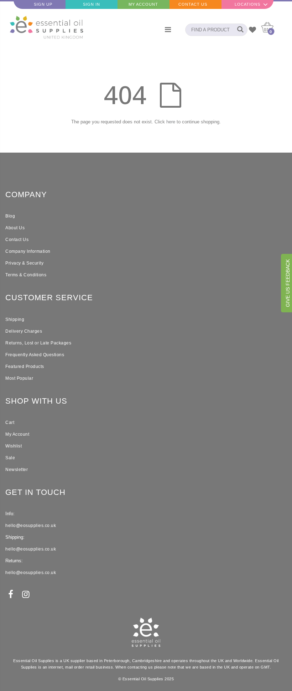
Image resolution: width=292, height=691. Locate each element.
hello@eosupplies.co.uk (30, 525)
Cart (9, 422)
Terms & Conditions (25, 274)
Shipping (14, 319)
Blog (10, 216)
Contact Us (192, 4)
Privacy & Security (24, 263)
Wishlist (13, 446)
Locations (247, 4)
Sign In (91, 4)
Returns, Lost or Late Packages (38, 343)
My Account (143, 4)
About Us (15, 227)
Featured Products (24, 366)
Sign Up (43, 4)
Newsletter (16, 469)
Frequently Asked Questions (34, 354)
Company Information (28, 251)
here (170, 121)
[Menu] (168, 30)
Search (238, 30)
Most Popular (19, 378)
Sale (10, 457)
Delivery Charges (23, 331)
